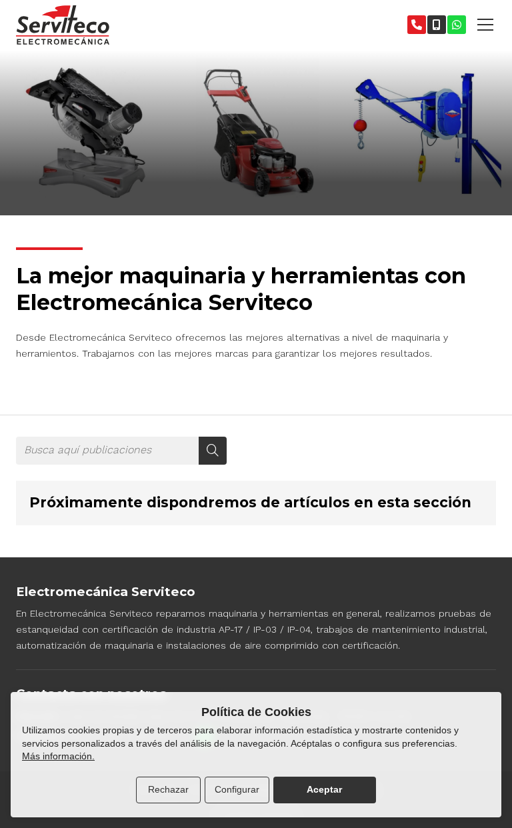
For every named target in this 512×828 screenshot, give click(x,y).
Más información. (58, 756)
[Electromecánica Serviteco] (62, 25)
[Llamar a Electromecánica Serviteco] (416, 24)
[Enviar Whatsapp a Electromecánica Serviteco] (456, 24)
